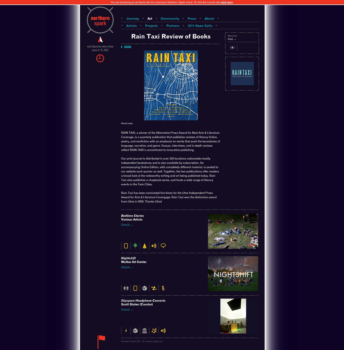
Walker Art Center (133, 260)
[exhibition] (126, 247)
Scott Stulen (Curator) (143, 302)
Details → (127, 224)
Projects (151, 26)
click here (227, 2)
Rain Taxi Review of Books (171, 36)
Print (127, 47)
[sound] (154, 247)
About (209, 18)
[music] (154, 332)
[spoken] (163, 247)
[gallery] (144, 290)
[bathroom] (126, 290)
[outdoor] (135, 247)
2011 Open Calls (200, 26)
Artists (131, 26)
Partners (173, 26)
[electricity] (126, 332)
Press (192, 18)
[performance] (144, 247)
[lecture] (163, 290)
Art (149, 18)
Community (170, 18)
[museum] (144, 332)
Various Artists (132, 217)
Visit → (232, 39)
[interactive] (154, 290)
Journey (132, 18)
